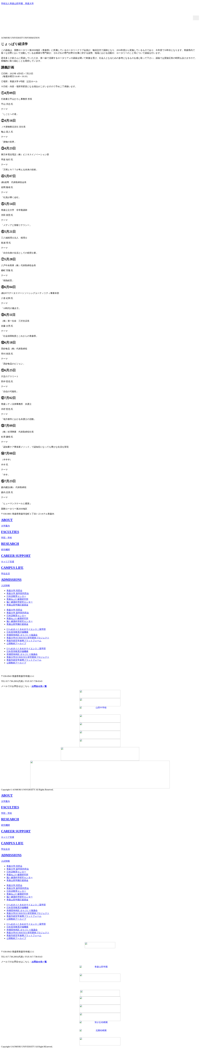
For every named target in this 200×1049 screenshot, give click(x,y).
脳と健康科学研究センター (20, 602)
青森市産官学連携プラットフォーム (24, 640)
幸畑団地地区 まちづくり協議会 (22, 635)
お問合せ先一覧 (39, 686)
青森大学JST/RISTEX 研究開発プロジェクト (28, 638)
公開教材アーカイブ (16, 643)
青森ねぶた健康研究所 (17, 599)
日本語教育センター (16, 596)
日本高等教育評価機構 (17, 632)
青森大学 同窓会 (14, 590)
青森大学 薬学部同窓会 (18, 593)
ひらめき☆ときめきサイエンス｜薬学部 (26, 629)
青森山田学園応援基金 (17, 605)
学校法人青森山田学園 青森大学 (17, 3)
